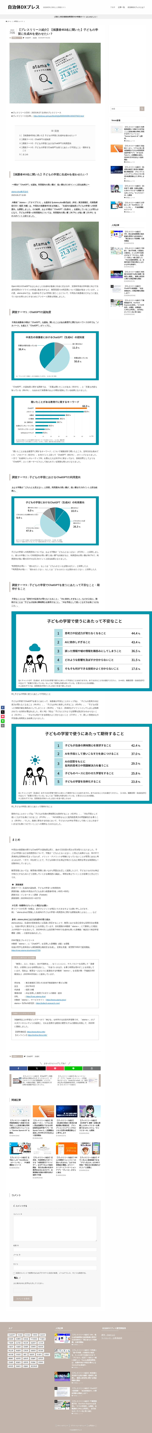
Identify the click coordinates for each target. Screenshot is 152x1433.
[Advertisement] (127, 61)
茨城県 (11, 1362)
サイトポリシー (62, 1425)
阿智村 (40, 1362)
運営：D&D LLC (108, 1335)
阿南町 (33, 1362)
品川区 (18, 1343)
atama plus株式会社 (19, 192)
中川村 (27, 1335)
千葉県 (11, 1343)
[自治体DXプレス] (23, 7)
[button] (18, 1068)
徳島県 (33, 1351)
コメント (17, 1214)
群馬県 (40, 1358)
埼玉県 (26, 1343)
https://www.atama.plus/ (56, 1000)
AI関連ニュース (16, 37)
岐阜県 (40, 1347)
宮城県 (26, 1347)
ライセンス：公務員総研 (111, 1338)
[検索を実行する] (142, 108)
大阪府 (18, 1347)
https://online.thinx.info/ (37, 1035)
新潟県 (40, 1351)
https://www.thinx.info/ (36, 1032)
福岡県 (18, 1358)
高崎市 (18, 1366)
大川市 (40, 1343)
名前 (16, 1245)
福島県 (26, 1358)
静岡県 (11, 1366)
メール (16, 1255)
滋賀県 (31, 1354)
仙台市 (42, 1335)
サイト (15, 1264)
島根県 (18, 1351)
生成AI (35, 37)
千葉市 (42, 1339)
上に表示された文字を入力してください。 (29, 1283)
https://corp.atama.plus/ (36, 997)
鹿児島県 (34, 1366)
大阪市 (11, 1347)
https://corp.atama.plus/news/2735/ (25, 950)
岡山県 (11, 1351)
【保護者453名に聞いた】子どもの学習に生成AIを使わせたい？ (49, 135)
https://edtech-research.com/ (48, 1003)
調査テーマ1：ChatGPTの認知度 (36, 139)
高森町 (26, 1366)
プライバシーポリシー (78, 1425)
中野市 (35, 1335)
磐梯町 (11, 1358)
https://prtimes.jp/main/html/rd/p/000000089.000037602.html (59, 116)
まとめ (25, 154)
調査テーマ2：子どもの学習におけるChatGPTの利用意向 (46, 143)
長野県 (26, 1362)
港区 (25, 1354)
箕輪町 (33, 1358)
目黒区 (46, 1354)
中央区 (20, 1335)
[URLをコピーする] (92, 1068)
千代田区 (34, 1339)
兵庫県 (18, 1339)
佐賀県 (11, 1339)
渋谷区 (18, 1354)
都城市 (18, 1362)
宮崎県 (33, 1347)
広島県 (26, 1351)
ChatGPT (28, 37)
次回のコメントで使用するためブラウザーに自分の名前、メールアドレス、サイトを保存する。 (51, 1273)
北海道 (26, 1339)
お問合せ (91, 1425)
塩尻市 (33, 1343)
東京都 (11, 1354)
